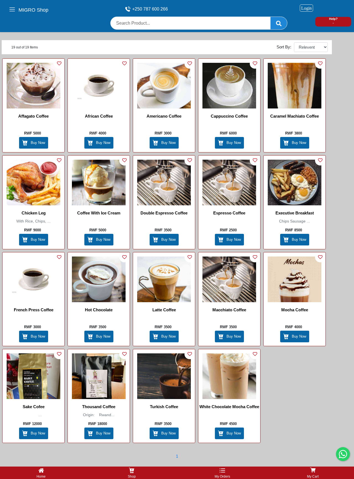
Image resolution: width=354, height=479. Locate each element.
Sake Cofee (34, 406)
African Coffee (99, 116)
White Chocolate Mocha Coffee (229, 406)
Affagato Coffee (33, 116)
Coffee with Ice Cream (98, 213)
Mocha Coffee (294, 309)
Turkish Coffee (164, 406)
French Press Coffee (33, 309)
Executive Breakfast (294, 213)
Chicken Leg (34, 213)
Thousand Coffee (98, 406)
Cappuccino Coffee (229, 116)
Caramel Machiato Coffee (294, 116)
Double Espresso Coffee (164, 213)
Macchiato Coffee (229, 309)
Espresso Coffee (229, 213)
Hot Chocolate (99, 309)
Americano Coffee (164, 116)
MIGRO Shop (33, 10)
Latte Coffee (164, 309)
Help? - (333, 21)
